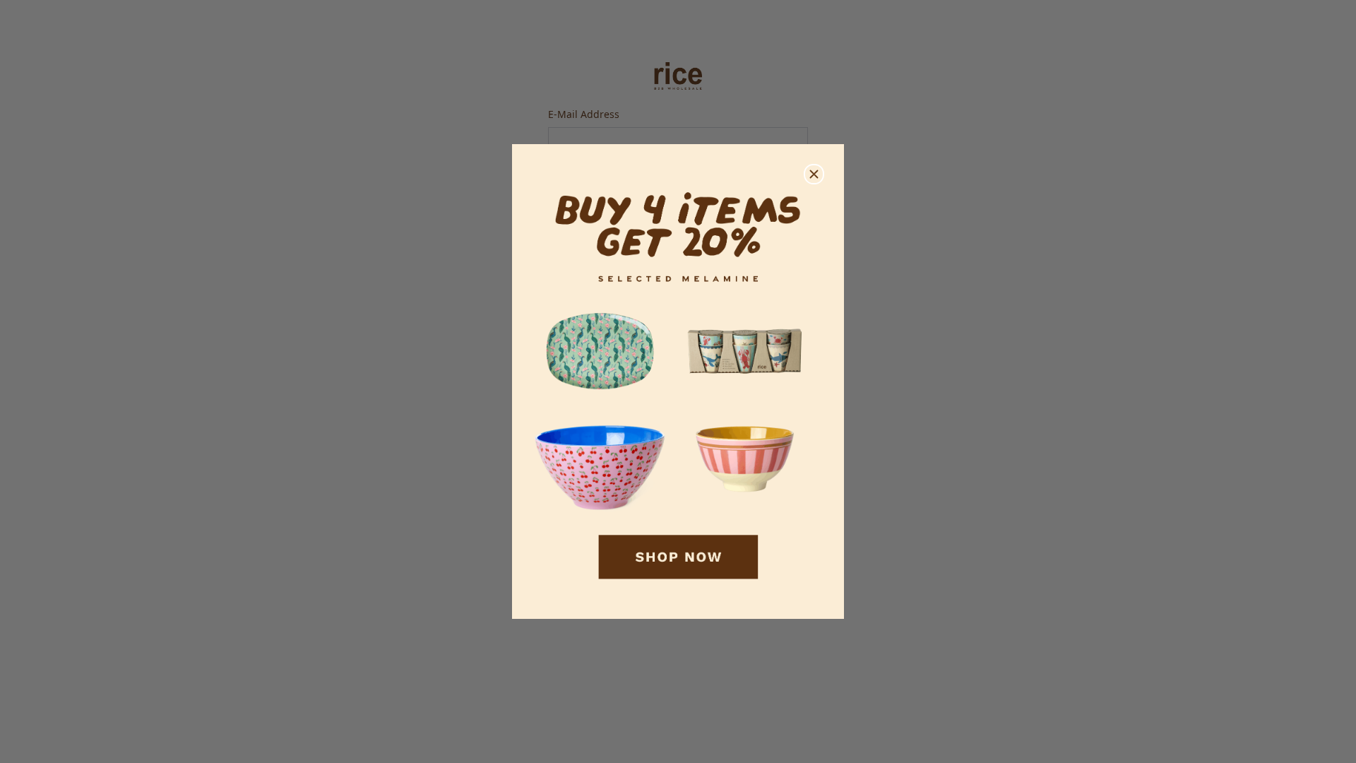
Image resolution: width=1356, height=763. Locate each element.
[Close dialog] (814, 174)
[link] (678, 382)
